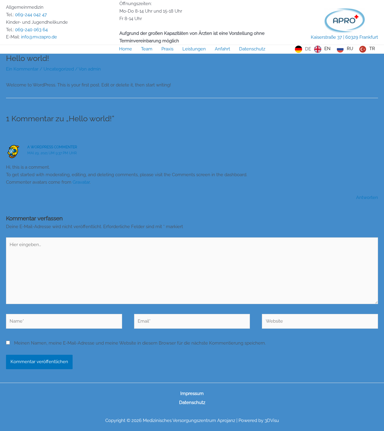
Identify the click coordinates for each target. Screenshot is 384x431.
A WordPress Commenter (52, 147)
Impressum (192, 393)
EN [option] (327, 48)
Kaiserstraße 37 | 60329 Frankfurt (344, 37)
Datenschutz (192, 402)
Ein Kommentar (22, 69)
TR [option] (372, 48)
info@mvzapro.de (39, 37)
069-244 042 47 (31, 14)
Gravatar (81, 182)
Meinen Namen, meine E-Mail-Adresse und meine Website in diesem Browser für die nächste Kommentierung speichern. (140, 343)
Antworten (367, 197)
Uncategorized (59, 69)
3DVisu (272, 420)
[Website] (320, 322)
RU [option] (350, 48)
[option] (322, 49)
